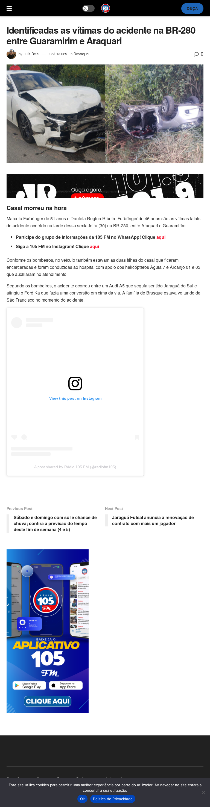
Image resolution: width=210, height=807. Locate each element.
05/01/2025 (58, 53)
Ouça (192, 8)
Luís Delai (31, 53)
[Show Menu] (9, 8)
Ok (82, 799)
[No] (203, 792)
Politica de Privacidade (113, 799)
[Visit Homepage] (105, 8)
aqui (160, 237)
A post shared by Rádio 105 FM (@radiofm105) (75, 467)
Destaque (81, 53)
